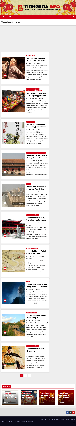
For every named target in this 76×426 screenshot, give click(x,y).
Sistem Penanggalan (27, 391)
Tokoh (33, 55)
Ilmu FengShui (7, 393)
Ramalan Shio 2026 (45, 393)
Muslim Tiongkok (31, 215)
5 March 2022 (32, 63)
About (46, 419)
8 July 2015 (31, 320)
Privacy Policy (55, 419)
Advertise (62, 419)
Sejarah (29, 55)
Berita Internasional (31, 312)
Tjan (38, 289)
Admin (40, 63)
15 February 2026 (65, 399)
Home (10, 16)
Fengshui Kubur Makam (32, 152)
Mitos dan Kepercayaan (32, 248)
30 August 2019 (32, 222)
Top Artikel (38, 90)
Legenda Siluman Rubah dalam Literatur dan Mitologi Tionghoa (36, 253)
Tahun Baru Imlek (31, 90)
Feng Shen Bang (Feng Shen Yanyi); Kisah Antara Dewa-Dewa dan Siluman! (36, 126)
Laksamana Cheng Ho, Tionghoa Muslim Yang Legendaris (35, 220)
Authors (67, 419)
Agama (37, 88)
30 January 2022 (33, 98)
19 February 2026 (28, 399)
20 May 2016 (31, 289)
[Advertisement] (38, 36)
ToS (50, 419)
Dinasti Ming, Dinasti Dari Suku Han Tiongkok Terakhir (36, 189)
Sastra (28, 121)
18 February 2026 (47, 399)
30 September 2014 (33, 353)
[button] (70, 17)
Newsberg (23, 421)
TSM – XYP (72, 422)
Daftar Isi (73, 419)
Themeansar (30, 421)
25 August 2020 (32, 160)
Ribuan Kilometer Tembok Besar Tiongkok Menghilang (37, 317)
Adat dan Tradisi (31, 88)
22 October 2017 (33, 256)
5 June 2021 (31, 129)
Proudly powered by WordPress (8, 421)
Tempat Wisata (42, 152)
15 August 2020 (32, 191)
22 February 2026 (10, 399)
